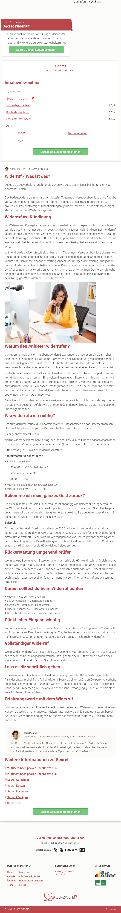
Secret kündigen (17, 797)
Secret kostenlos (17, 791)
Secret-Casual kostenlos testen (36, 49)
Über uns (11, 880)
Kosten (22, 132)
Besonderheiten (77, 133)
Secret (12, 22)
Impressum (24, 872)
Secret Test (13, 92)
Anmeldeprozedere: (18, 105)
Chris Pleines (21, 169)
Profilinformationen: (18, 119)
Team (10, 885)
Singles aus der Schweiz (31, 880)
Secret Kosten (16, 785)
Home (5, 22)
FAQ (20, 140)
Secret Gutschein (18, 779)
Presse (22, 885)
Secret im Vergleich (18, 98)
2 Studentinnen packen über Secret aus (32, 768)
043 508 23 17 (61, 874)
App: (9, 125)
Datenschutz (111, 909)
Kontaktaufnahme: (17, 112)
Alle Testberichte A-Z (29, 876)
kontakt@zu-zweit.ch (64, 871)
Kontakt (11, 876)
